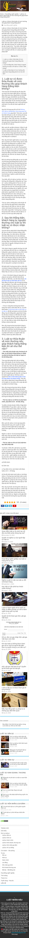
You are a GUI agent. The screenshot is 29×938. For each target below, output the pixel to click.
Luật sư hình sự (6, 837)
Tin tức (3, 853)
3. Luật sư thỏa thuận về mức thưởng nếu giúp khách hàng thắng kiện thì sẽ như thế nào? (14, 71)
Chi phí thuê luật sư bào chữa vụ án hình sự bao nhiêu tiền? (18, 763)
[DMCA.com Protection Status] (4, 821)
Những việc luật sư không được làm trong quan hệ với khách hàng (14, 111)
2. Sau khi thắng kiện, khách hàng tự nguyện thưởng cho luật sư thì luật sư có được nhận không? (14, 66)
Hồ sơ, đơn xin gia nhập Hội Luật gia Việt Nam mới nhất (14, 638)
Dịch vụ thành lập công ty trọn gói (12, 790)
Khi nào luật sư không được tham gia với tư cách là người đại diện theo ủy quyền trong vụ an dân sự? (14, 645)
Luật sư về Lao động (8, 847)
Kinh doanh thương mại (9, 867)
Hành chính (5, 860)
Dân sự (4, 855)
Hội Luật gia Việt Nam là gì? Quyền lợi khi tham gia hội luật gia (14, 667)
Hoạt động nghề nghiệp (12, 14)
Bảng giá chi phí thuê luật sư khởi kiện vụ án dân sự (18, 750)
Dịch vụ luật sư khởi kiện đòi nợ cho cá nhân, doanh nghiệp (18, 737)
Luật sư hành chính (7, 840)
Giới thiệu (4, 830)
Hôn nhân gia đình (7, 865)
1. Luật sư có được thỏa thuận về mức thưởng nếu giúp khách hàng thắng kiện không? (13, 61)
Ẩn (17, 56)
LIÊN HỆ (3, 883)
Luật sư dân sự (6, 835)
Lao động (5, 862)
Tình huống (4, 875)
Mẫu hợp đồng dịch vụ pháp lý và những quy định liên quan (13, 710)
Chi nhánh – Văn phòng (8, 850)
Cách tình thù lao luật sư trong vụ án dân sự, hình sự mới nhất (14, 725)
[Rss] (14, 898)
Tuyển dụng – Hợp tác (7, 880)
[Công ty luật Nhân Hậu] (14, 5)
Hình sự (4, 857)
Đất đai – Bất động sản (8, 870)
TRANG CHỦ (5, 828)
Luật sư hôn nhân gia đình (9, 845)
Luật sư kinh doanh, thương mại (11, 842)
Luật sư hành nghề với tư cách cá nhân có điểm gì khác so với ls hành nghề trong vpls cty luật (14, 609)
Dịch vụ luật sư (5, 833)
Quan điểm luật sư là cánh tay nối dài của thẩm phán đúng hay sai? (13, 532)
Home (2, 14)
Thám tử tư (4, 878)
